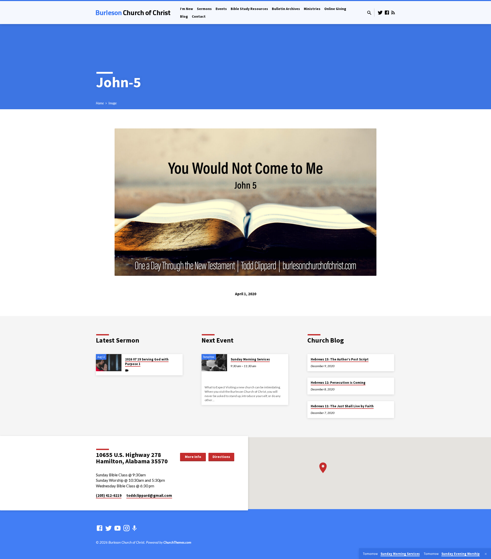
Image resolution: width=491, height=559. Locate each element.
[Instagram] (126, 528)
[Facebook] (387, 12)
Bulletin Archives (286, 9)
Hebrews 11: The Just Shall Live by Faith (342, 406)
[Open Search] (369, 12)
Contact (199, 16)
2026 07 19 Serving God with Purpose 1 (147, 361)
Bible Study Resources (249, 9)
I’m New (186, 9)
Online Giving (335, 9)
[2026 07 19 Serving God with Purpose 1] (108, 362)
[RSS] (393, 12)
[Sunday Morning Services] (214, 362)
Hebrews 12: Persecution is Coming (338, 382)
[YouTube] (117, 528)
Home (100, 103)
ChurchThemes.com (177, 542)
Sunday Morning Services (250, 359)
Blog (184, 16)
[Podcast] (134, 528)
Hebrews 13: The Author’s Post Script (340, 359)
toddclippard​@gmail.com (149, 495)
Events (221, 9)
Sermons (204, 9)
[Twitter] (380, 12)
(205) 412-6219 (108, 495)
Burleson (132, 12)
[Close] (485, 554)
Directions (221, 456)
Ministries (312, 9)
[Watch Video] (127, 370)
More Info (193, 456)
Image (112, 103)
